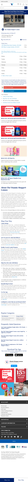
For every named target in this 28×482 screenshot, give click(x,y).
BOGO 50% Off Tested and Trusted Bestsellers (13, 119)
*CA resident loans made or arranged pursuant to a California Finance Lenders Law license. (14, 256)
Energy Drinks (19, 330)
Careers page (5, 318)
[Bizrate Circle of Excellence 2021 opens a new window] (7, 461)
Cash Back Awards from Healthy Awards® (12, 103)
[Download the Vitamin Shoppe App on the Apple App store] (18, 369)
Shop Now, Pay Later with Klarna (10, 99)
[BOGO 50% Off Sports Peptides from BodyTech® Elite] (14, 172)
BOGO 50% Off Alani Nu (7, 159)
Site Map (3, 466)
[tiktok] (21, 451)
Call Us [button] (14, 455)
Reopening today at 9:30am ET (8, 33)
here (14, 254)
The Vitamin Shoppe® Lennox (12, 29)
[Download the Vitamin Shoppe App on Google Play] (9, 369)
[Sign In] (24, 4)
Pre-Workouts (5, 330)
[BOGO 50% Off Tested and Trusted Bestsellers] (14, 112)
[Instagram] (8, 451)
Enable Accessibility (4, 1)
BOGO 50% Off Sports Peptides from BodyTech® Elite (14, 180)
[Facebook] (2, 451)
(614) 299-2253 (4, 39)
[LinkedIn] (18, 451)
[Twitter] (5, 451)
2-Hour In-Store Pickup (8, 97)
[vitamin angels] (18, 462)
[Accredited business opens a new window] (12, 461)
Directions (22, 39)
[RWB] (24, 461)
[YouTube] (15, 451)
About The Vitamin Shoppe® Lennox (9, 190)
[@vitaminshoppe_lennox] (6, 376)
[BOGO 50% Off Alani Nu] (14, 152)
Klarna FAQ (20, 289)
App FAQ (12, 311)
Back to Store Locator (7, 75)
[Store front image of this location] (14, 21)
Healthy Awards (4, 261)
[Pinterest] (11, 451)
